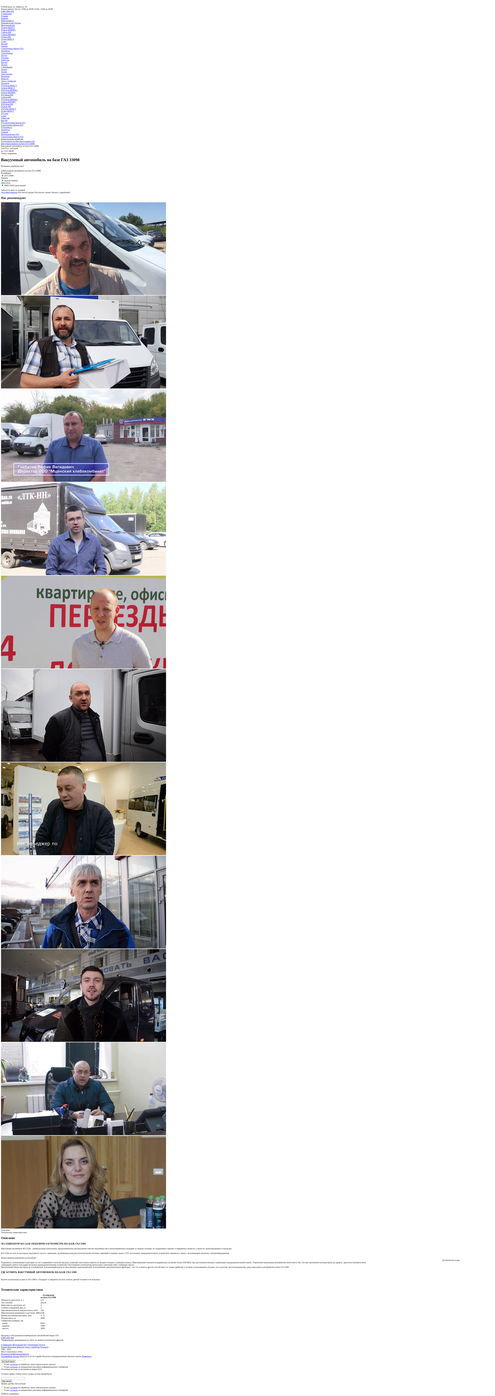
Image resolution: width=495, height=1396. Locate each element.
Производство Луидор (11, 23)
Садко (3, 41)
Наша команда (7, 21)
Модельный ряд (8, 25)
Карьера (4, 18)
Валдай (4, 44)
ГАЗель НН (6, 37)
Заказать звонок (74, 1356)
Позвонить (86, 1356)
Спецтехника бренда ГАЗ (12, 48)
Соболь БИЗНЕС (8, 35)
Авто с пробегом (8, 81)
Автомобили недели (10, 1356)
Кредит (4, 62)
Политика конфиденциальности (15, 1354)
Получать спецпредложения (54, 1356)
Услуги (4, 55)
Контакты (5, 76)
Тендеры (5, 58)
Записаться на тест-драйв (30, 1356)
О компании (6, 14)
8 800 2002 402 (7, 11)
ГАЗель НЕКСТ (8, 28)
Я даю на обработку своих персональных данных (30, 1364)
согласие (14, 1364)
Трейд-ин (5, 60)
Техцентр (5, 83)
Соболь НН (6, 32)
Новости (5, 79)
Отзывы (4, 16)
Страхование (6, 67)
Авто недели (6, 74)
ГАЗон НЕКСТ (7, 39)
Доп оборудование (9, 192)
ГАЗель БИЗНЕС (8, 30)
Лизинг (4, 65)
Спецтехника (7, 53)
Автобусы (5, 51)
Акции (4, 69)
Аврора (4, 46)
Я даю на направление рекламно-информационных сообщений (36, 1367)
